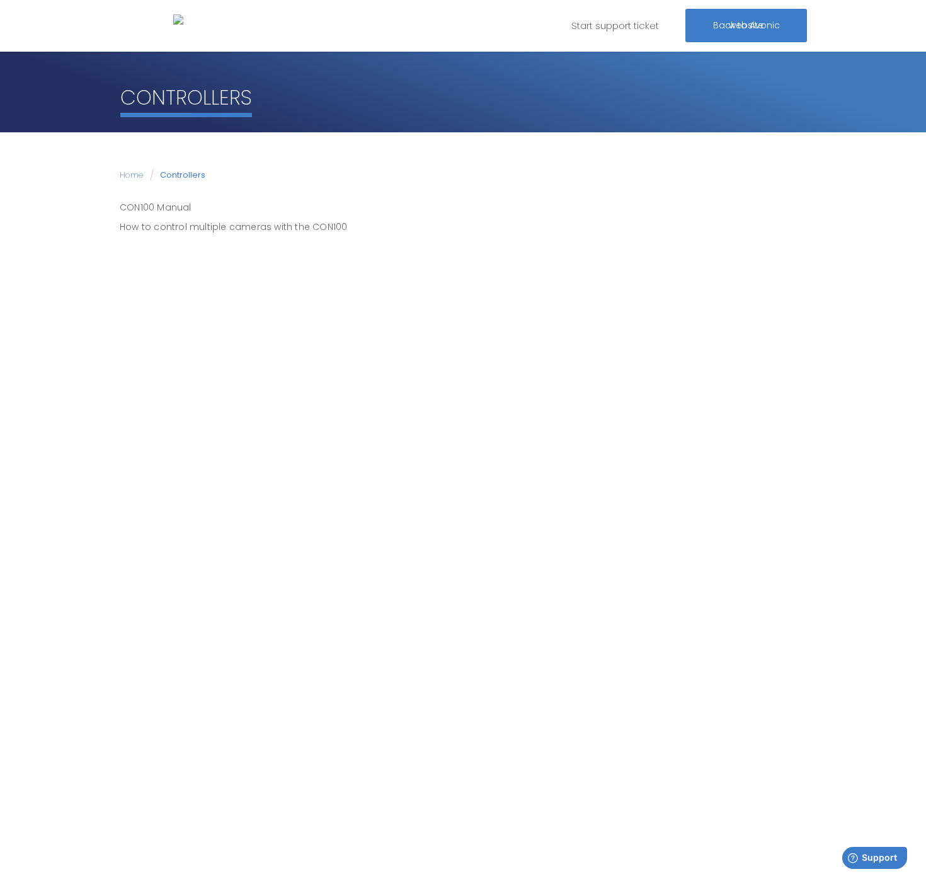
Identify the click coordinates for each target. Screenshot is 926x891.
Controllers (182, 175)
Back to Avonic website (746, 22)
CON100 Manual (155, 207)
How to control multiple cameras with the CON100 (233, 227)
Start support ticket (615, 25)
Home (133, 175)
